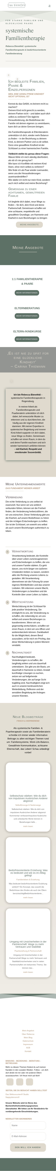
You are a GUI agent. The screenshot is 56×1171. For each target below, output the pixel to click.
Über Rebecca (28, 1034)
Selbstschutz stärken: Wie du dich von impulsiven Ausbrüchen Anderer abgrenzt (28, 798)
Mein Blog (28, 1037)
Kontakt (28, 1051)
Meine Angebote (29, 224)
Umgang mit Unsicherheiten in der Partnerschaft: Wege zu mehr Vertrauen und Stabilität (28, 944)
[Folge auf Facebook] (9, 1081)
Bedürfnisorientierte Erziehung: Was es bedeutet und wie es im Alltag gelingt (28, 873)
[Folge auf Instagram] (19, 1081)
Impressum (28, 1044)
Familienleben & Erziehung (28, 879)
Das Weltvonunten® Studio (17, 1094)
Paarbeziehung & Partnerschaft (28, 951)
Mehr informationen (27, 293)
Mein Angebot (28, 1030)
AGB (28, 1048)
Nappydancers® (12, 1097)
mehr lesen (28, 826)
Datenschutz (28, 1041)
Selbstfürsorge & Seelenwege (28, 805)
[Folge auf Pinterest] (29, 1081)
